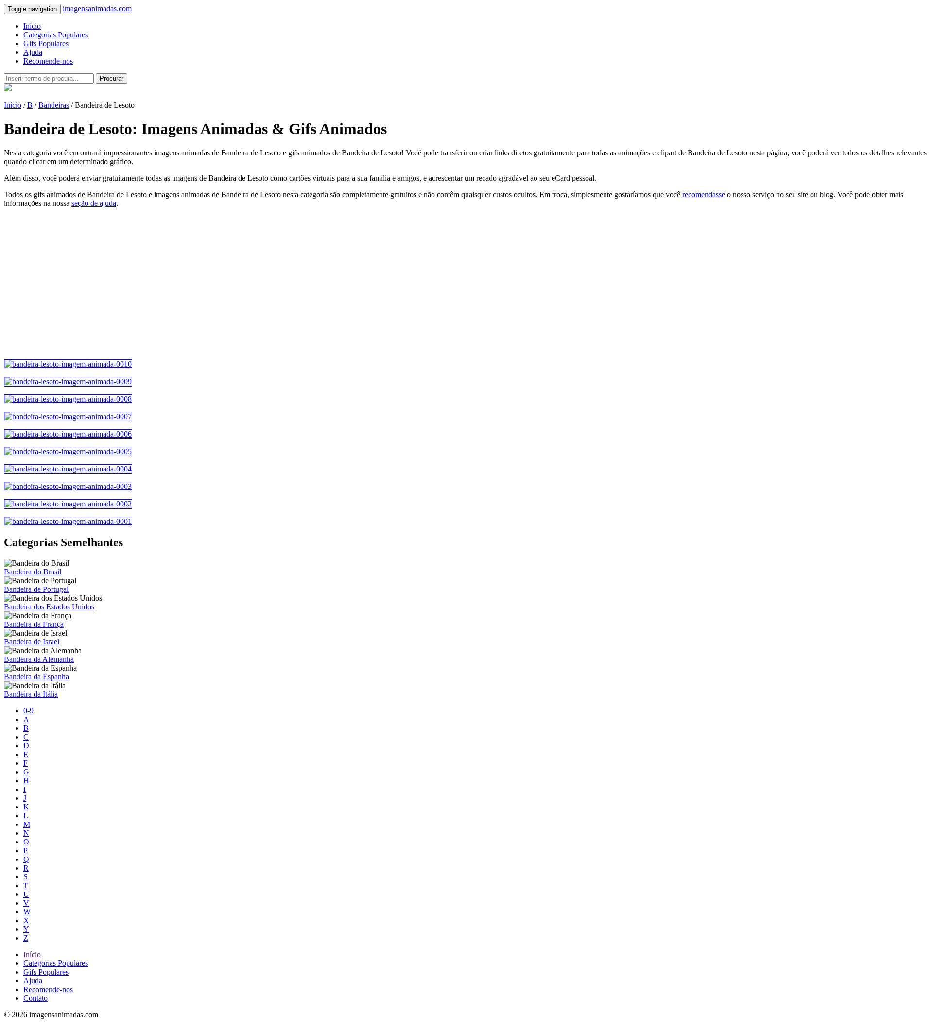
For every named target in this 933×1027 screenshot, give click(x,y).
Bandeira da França (34, 624)
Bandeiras (53, 105)
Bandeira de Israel (31, 642)
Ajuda (32, 52)
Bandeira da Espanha (36, 677)
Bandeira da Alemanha (39, 659)
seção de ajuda (93, 203)
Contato (35, 998)
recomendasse (703, 194)
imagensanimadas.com (97, 8)
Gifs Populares (46, 43)
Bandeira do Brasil (32, 572)
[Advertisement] (295, 284)
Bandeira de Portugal (36, 589)
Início (32, 26)
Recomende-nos (48, 61)
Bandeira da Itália (31, 694)
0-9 (28, 711)
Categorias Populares (55, 35)
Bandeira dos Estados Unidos (49, 607)
